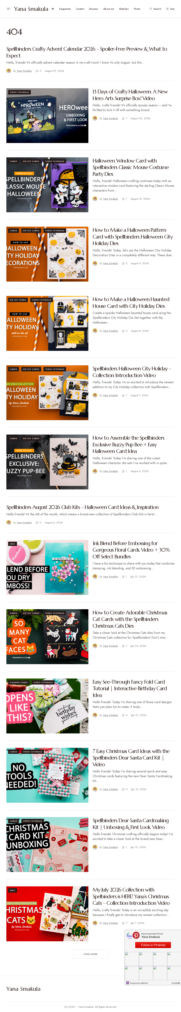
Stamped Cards (19, 682)
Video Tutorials (19, 92)
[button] (8, 9)
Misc (12, 543)
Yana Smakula (31, 8)
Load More (90, 954)
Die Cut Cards (31, 161)
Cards (13, 161)
